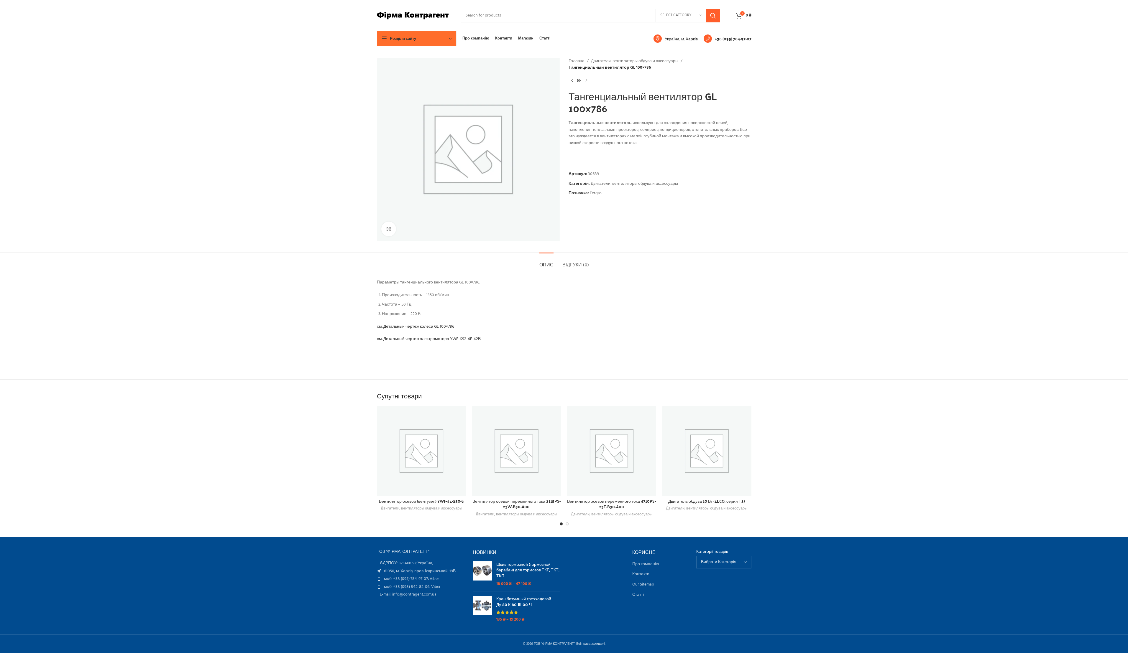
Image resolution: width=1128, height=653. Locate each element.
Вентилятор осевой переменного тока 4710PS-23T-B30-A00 (611, 504)
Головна (576, 61)
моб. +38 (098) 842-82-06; (407, 586)
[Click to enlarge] (388, 229)
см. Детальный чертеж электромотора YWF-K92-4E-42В (429, 339)
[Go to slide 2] (567, 523)
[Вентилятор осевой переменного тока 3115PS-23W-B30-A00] (516, 451)
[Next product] (586, 80)
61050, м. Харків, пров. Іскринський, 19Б (420, 571)
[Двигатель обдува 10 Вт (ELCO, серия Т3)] (706, 451)
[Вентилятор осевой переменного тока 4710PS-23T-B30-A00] (611, 451)
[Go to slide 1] (561, 523)
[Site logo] (413, 15)
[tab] (546, 262)
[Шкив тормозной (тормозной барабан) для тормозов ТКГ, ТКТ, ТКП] (482, 574)
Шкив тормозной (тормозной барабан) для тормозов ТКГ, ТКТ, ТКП (527, 570)
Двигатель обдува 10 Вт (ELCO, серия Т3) (706, 501)
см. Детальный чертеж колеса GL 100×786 (415, 326)
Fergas (596, 193)
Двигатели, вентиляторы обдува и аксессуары (634, 61)
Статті (638, 595)
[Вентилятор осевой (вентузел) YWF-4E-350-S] (421, 451)
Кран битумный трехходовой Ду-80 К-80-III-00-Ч (523, 601)
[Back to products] (579, 80)
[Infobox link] (676, 38)
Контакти (640, 574)
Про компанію (645, 564)
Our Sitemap (643, 585)
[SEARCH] (713, 15)
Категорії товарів (712, 552)
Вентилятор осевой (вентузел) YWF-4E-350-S (421, 501)
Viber (434, 579)
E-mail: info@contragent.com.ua (408, 594)
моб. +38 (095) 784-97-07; (407, 579)
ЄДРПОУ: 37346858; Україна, (406, 563)
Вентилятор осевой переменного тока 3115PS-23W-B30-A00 (516, 504)
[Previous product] (572, 80)
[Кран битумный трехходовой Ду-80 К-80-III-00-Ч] (482, 609)
